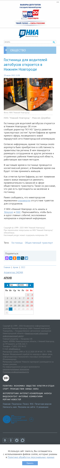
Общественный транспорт (39, 242)
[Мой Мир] (18, 258)
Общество (31, 386)
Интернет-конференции (31, 393)
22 (27, 305)
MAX (18, 212)
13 (19, 302)
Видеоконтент (10, 396)
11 (11, 302)
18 (11, 305)
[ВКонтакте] (10, 258)
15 (27, 302)
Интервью (23, 396)
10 (7, 302)
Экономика (19, 386)
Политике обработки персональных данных (31, 457)
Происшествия (17, 389)
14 (23, 302)
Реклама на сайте (26, 406)
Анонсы (48, 393)
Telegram (8, 212)
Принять (30, 463)
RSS (31, 403)
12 (15, 302)
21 (23, 305)
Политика (8, 386)
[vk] (6, 441)
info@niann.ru (14, 349)
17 (7, 305)
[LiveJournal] (22, 258)
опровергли (24, 200)
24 (7, 309)
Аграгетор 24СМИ (13, 272)
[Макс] (23, 441)
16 (32, 302)
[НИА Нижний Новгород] (28, 37)
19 (15, 305)
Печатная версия (43, 403)
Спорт (6, 389)
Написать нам (10, 406)
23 (32, 305)
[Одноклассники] (14, 258)
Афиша (28, 389)
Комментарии (36, 396)
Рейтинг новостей (12, 399)
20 (19, 305)
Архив (15, 267)
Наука (36, 389)
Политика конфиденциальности (16, 372)
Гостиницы (17, 242)
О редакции (42, 406)
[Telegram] (26, 258)
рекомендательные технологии (16, 369)
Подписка (16, 403)
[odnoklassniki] (12, 441)
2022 (23, 267)
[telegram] (17, 441)
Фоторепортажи (11, 393)
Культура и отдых (45, 386)
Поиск (26, 403)
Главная (7, 267)
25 (11, 309)
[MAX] (7, 258)
